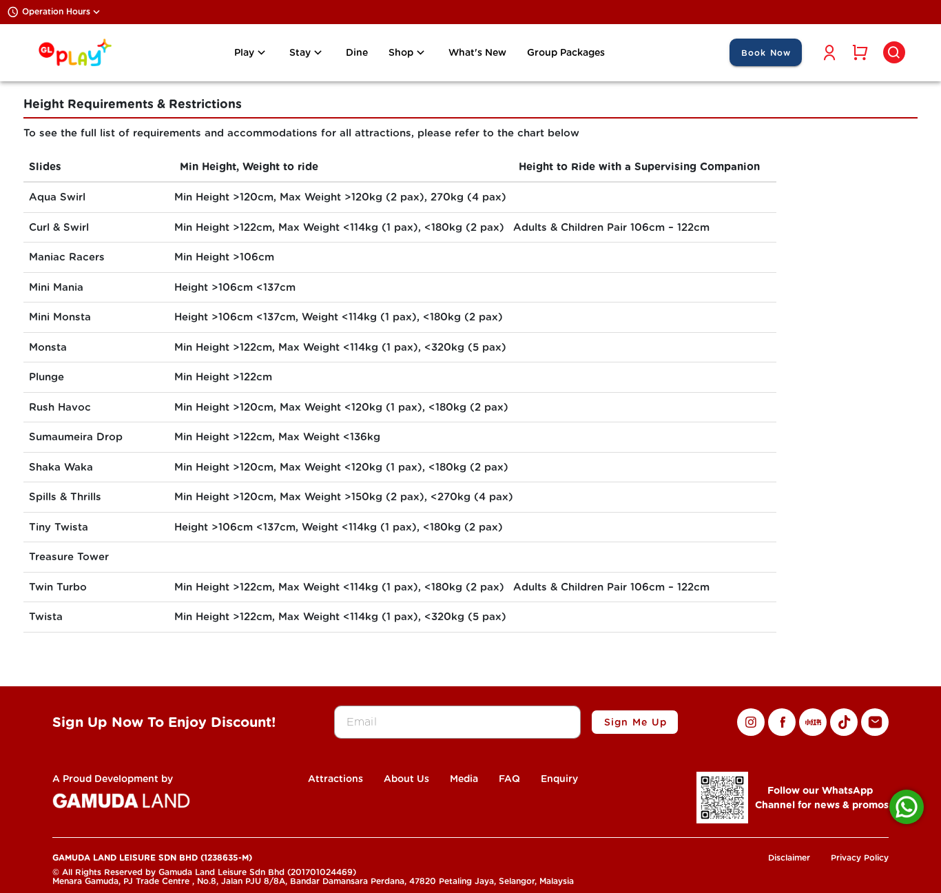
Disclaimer (789, 857)
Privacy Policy (860, 857)
